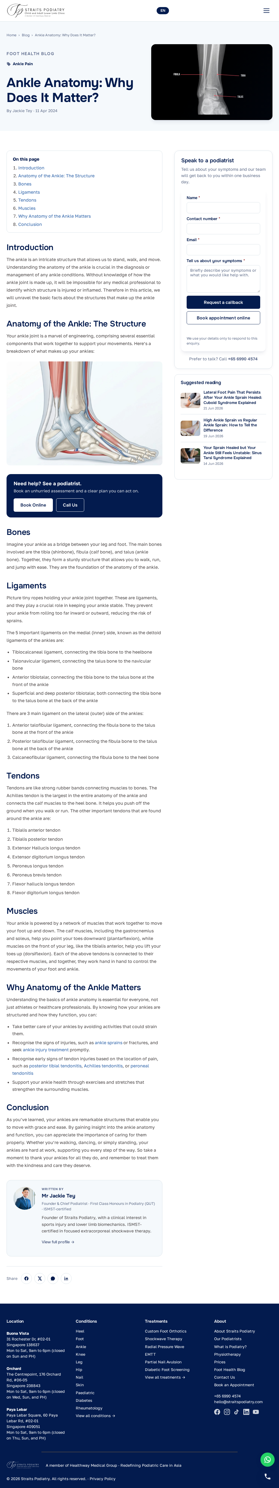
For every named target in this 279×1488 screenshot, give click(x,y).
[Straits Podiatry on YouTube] (256, 1412)
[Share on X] (39, 1278)
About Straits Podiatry (234, 1331)
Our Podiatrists (227, 1338)
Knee (80, 1354)
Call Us (70, 505)
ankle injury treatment (46, 1049)
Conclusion (30, 224)
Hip (79, 1369)
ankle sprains (108, 1042)
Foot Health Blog (229, 1369)
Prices (219, 1362)
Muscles (26, 208)
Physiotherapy (227, 1354)
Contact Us (224, 1377)
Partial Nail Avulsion (163, 1362)
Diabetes (84, 1400)
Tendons (27, 200)
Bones (24, 184)
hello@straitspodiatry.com (238, 1401)
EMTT (150, 1354)
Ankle (81, 1346)
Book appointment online (223, 318)
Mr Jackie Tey (58, 1196)
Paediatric (85, 1392)
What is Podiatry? (230, 1346)
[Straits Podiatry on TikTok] (236, 1412)
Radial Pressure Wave (164, 1346)
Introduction (31, 167)
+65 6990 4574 (243, 358)
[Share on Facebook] (26, 1278)
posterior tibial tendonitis (55, 1065)
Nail (79, 1377)
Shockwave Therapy (163, 1338)
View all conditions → (95, 1415)
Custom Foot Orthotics (165, 1331)
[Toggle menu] (266, 10)
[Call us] (267, 1476)
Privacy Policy (103, 1478)
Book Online (33, 505)
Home (11, 35)
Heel (80, 1331)
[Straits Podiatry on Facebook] (217, 1412)
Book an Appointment (234, 1384)
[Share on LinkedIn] (66, 1278)
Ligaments (29, 192)
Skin (80, 1384)
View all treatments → (165, 1377)
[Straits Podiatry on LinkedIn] (246, 1412)
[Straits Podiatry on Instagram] (227, 1412)
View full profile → (58, 1241)
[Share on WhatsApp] (52, 1278)
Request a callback (223, 302)
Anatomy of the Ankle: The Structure (56, 175)
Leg (79, 1362)
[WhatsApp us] (267, 1460)
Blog (26, 35)
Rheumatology (89, 1408)
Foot (80, 1338)
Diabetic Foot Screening (167, 1369)
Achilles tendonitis (103, 1065)
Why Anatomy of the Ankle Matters (54, 216)
